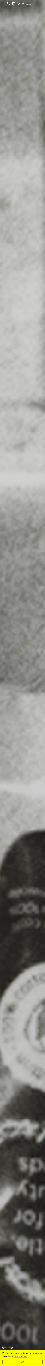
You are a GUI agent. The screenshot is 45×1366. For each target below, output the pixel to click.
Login (28, 4)
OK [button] (22, 1362)
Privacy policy (20, 1356)
